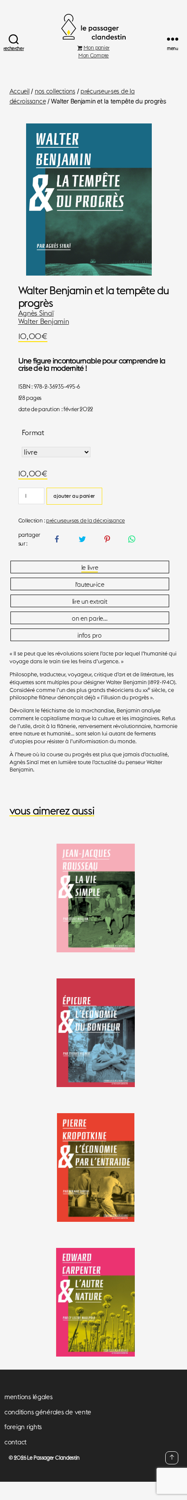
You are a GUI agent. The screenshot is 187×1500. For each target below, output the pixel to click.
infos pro (89, 635)
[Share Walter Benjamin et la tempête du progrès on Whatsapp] (131, 539)
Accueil (20, 91)
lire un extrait (89, 601)
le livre (89, 568)
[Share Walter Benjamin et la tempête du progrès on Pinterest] (106, 539)
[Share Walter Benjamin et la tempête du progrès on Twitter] (82, 539)
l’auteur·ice (89, 585)
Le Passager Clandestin (53, 1457)
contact (15, 1442)
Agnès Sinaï (36, 313)
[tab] (89, 567)
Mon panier (96, 47)
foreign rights (23, 1427)
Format (33, 432)
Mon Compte (93, 55)
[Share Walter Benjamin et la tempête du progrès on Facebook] (57, 539)
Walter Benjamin (43, 321)
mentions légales (28, 1397)
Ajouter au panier (74, 496)
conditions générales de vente (47, 1412)
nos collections (55, 91)
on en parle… (89, 618)
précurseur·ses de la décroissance (85, 520)
